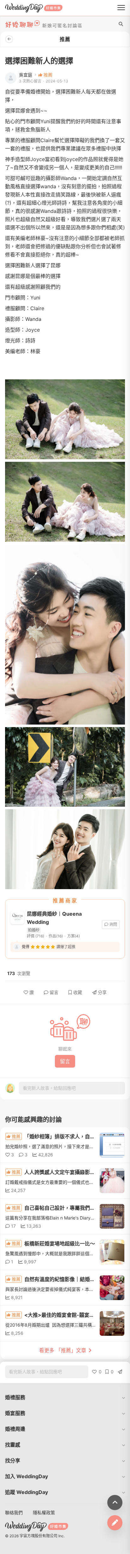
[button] (65, 1397)
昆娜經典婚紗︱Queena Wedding (54, 918)
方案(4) (73, 936)
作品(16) (56, 936)
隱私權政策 (44, 1512)
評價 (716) (35, 936)
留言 (54, 992)
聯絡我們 (14, 1512)
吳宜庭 (25, 75)
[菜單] (121, 8)
